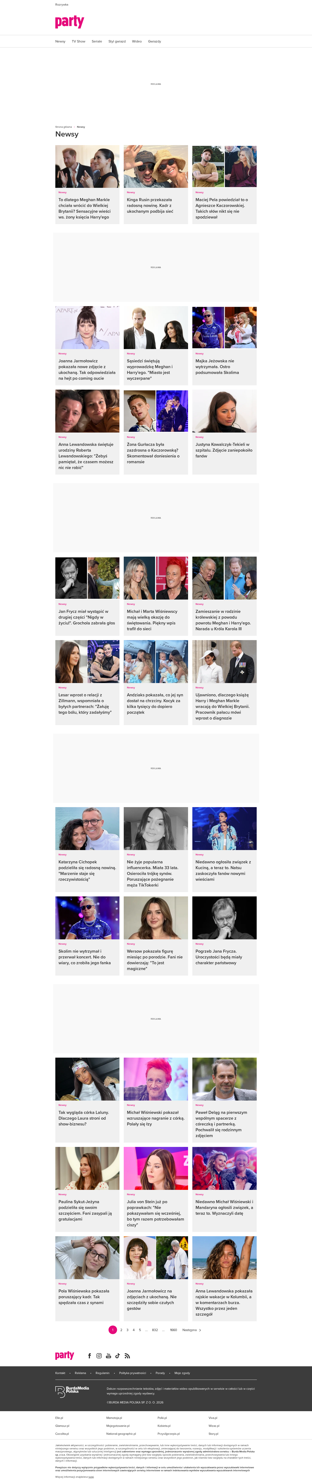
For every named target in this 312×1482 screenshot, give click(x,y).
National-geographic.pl (121, 1434)
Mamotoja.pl (114, 1418)
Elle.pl (59, 1418)
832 (155, 1329)
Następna (189, 1329)
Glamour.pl (62, 1426)
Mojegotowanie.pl (118, 1426)
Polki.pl (162, 1418)
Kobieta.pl (164, 1426)
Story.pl (213, 1434)
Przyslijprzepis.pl (169, 1434)
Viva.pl (213, 1418)
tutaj (91, 1476)
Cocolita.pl (62, 1434)
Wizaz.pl (214, 1426)
